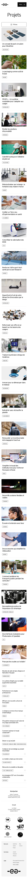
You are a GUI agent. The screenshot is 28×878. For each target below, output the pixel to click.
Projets (14, 847)
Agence (14, 845)
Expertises (15, 844)
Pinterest (14, 855)
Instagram (15, 853)
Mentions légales (16, 862)
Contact (20, 845)
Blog (20, 844)
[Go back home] (4, 4)
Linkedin (14, 852)
